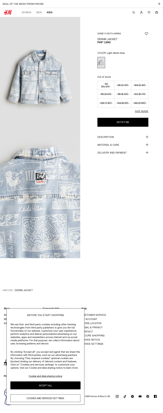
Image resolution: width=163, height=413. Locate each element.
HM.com (7, 290)
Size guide (141, 111)
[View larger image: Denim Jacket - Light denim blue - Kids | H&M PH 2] (40, 198)
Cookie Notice (91, 339)
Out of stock (104, 76)
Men (39, 12)
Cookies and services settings (45, 398)
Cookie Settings (92, 343)
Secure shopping (93, 335)
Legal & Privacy (92, 327)
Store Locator (91, 323)
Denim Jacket (24, 290)
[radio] (101, 62)
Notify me (123, 122)
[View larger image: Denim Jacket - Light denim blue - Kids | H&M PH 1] (40, 77)
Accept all (45, 385)
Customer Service (94, 315)
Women (26, 12)
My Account (89, 319)
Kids (49, 12)
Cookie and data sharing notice (45, 376)
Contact (87, 331)
